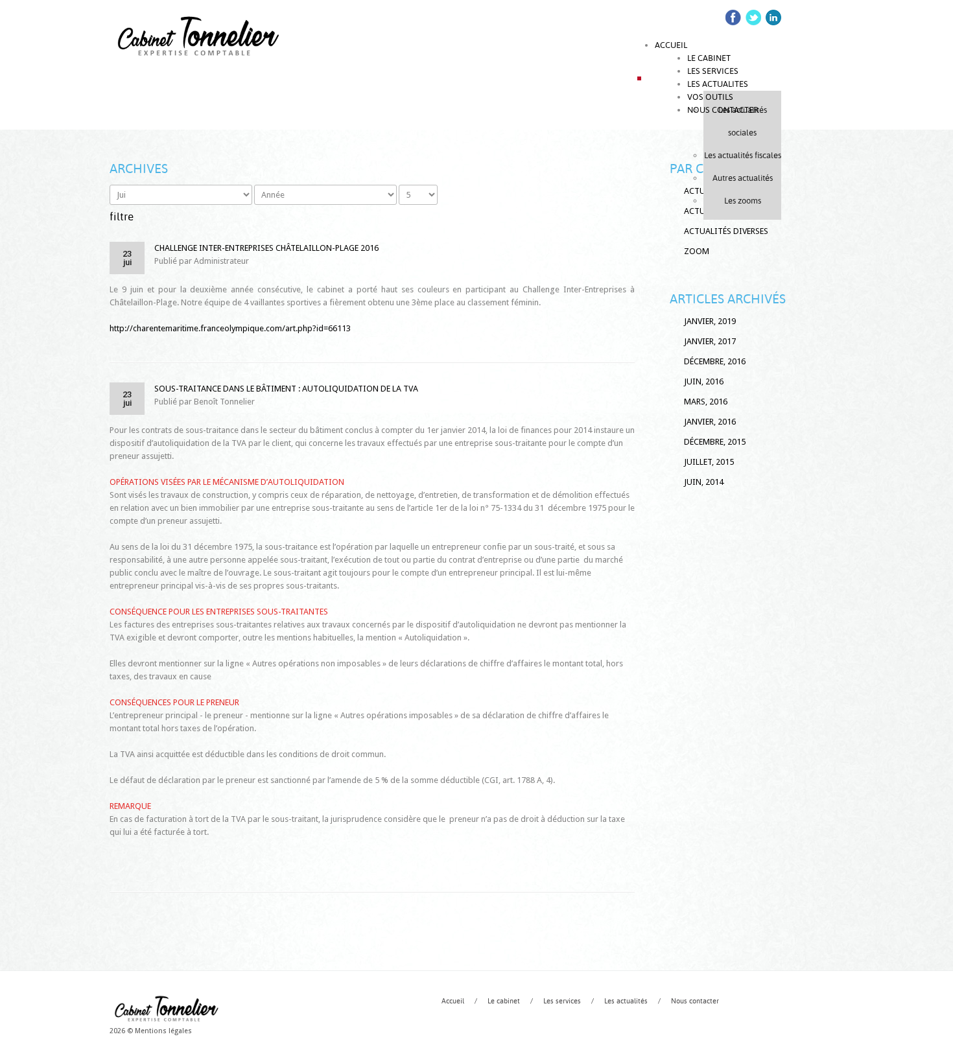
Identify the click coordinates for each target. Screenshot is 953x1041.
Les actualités (626, 1001)
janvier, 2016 (710, 422)
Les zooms (742, 200)
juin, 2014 (704, 482)
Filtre (122, 216)
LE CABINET (709, 58)
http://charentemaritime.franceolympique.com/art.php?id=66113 (230, 328)
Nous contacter (695, 1001)
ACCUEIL (671, 45)
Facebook (733, 17)
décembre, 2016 (715, 361)
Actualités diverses (726, 231)
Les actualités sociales (742, 121)
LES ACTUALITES (717, 84)
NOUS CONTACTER (723, 110)
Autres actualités (742, 178)
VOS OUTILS (710, 97)
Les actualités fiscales (742, 155)
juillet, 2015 (709, 462)
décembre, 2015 (715, 442)
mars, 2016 (705, 401)
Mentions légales (163, 1031)
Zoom (696, 251)
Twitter (753, 17)
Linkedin (773, 17)
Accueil (452, 1001)
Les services (562, 1001)
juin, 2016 (704, 381)
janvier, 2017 (710, 341)
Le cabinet (504, 1001)
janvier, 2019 (710, 321)
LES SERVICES (712, 71)
